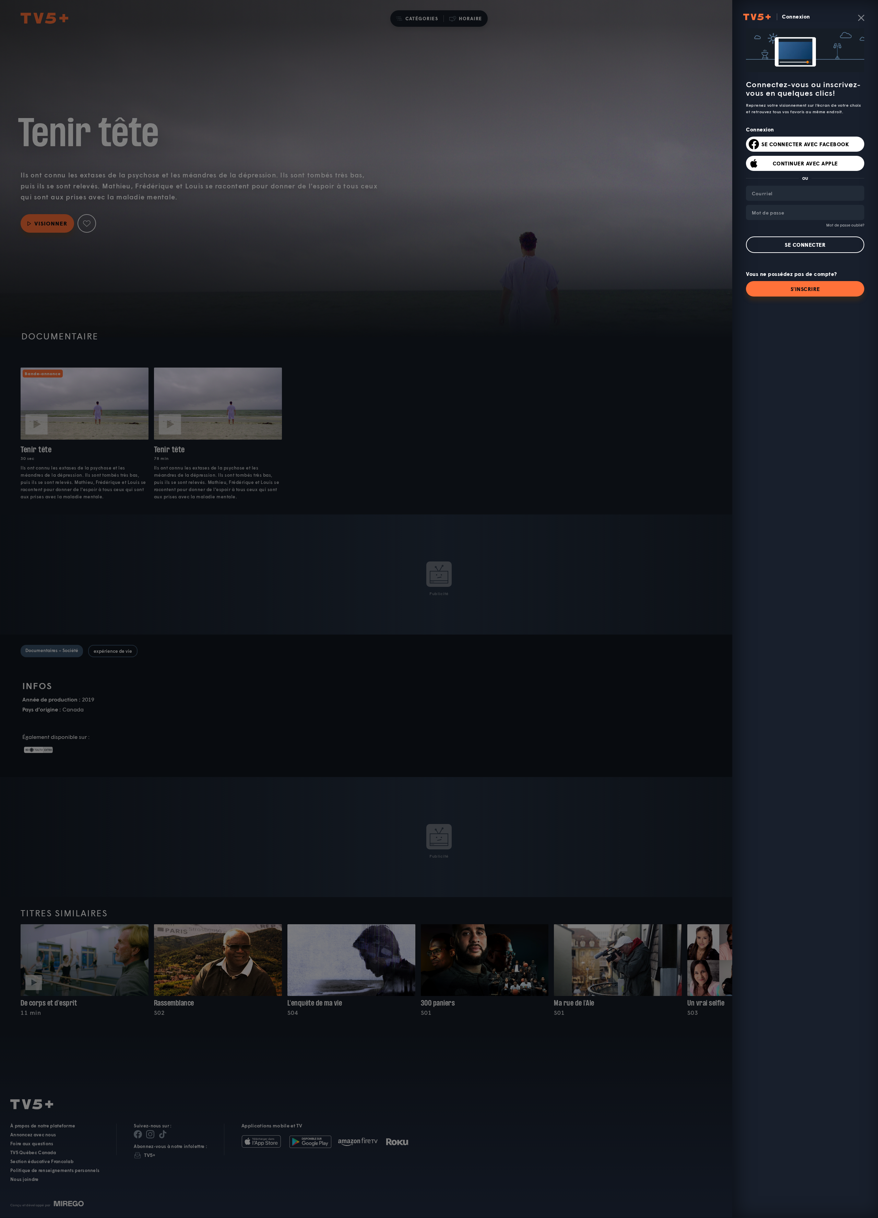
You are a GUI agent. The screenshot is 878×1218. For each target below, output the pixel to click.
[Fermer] (861, 18)
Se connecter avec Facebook (805, 144)
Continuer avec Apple (805, 163)
